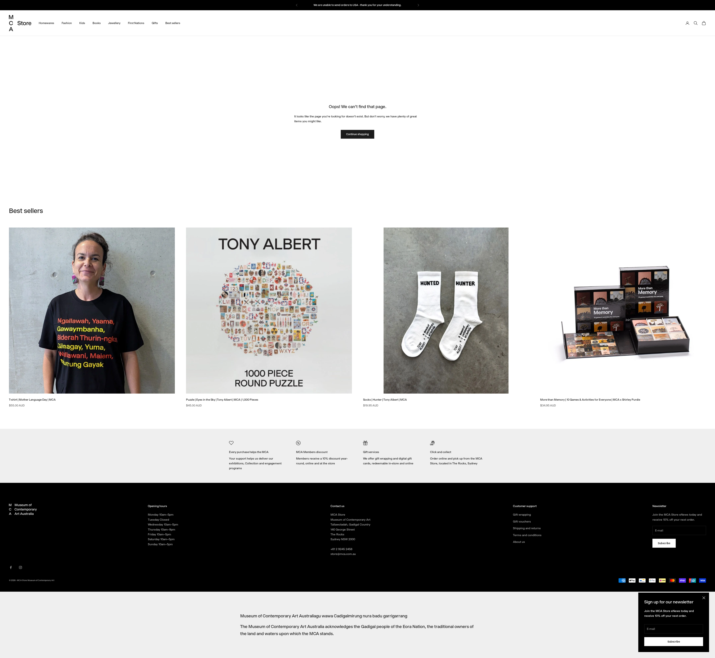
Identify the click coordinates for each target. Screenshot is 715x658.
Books (97, 23)
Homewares (46, 23)
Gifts (155, 23)
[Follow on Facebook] (11, 567)
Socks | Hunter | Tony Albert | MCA (385, 399)
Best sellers (172, 23)
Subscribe (674, 641)
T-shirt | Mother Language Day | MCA (32, 399)
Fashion (67, 23)
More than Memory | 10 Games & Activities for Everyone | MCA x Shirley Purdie (590, 399)
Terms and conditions (527, 535)
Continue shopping (357, 134)
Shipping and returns (527, 528)
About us (519, 542)
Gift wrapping (522, 514)
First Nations (136, 23)
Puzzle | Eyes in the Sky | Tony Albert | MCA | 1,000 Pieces (222, 399)
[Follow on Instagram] (20, 567)
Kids (82, 23)
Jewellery (114, 23)
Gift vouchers (522, 521)
